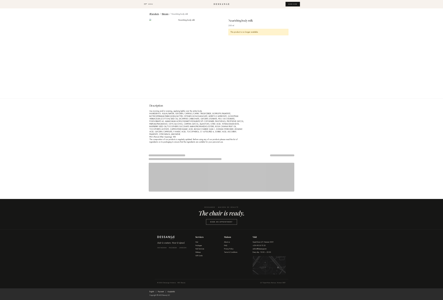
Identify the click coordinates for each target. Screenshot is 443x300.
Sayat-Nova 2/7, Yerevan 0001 (263, 242)
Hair (196, 242)
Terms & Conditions (230, 252)
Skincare (165, 14)
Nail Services (199, 249)
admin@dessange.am (260, 249)
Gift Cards (198, 255)
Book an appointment (221, 222)
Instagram (162, 248)
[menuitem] (151, 291)
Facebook (173, 248)
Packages (198, 245)
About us (227, 242)
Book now (292, 4)
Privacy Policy (228, 249)
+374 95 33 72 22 (259, 245)
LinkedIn (183, 248)
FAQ (225, 245)
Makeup (198, 252)
